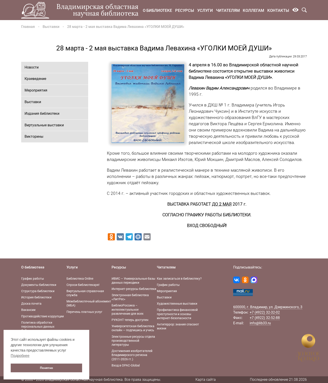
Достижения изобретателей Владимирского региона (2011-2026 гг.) (132, 355)
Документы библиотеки (38, 285)
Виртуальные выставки (44, 125)
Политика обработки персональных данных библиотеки (37, 326)
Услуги (205, 10)
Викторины (34, 136)
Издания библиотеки (42, 113)
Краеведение (35, 79)
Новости (32, 67)
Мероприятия (36, 90)
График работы (32, 278)
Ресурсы (184, 10)
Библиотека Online (79, 278)
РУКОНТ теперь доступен (130, 320)
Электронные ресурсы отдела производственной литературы (133, 340)
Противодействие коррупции (42, 316)
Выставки (51, 27)
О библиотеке (157, 10)
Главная (28, 27)
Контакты (278, 10)
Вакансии (28, 310)
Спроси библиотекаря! (83, 285)
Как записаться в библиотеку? (179, 278)
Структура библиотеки (37, 291)
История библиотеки (36, 297)
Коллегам (253, 10)
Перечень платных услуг (84, 312)
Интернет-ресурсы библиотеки (134, 289)
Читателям (228, 10)
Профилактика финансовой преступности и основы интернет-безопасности (177, 314)
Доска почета (31, 303)
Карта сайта (205, 379)
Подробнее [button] (20, 356)
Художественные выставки (177, 303)
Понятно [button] (46, 368)
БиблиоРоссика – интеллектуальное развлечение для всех (127, 309)
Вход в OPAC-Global (126, 365)
